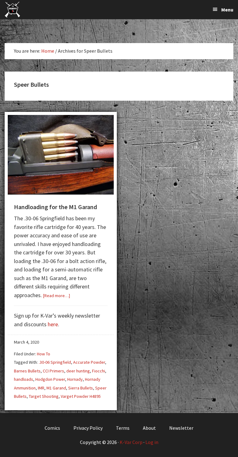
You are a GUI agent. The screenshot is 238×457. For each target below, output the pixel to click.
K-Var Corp (131, 442)
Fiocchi (98, 371)
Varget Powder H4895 (81, 396)
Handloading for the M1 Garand (55, 207)
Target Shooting (44, 396)
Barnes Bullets (27, 371)
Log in (151, 442)
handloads (23, 379)
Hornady (75, 379)
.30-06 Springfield (55, 362)
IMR (41, 388)
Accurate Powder (89, 362)
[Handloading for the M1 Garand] (61, 192)
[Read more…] (56, 295)
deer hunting (78, 371)
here (53, 324)
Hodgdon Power (50, 379)
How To (43, 354)
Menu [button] (227, 10)
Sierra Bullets (80, 388)
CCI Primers (53, 371)
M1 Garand (56, 388)
